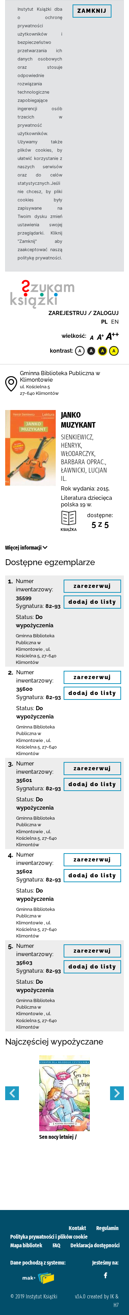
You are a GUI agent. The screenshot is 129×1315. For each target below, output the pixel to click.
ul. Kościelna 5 (35, 386)
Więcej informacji (24, 547)
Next (117, 1093)
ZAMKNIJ (92, 11)
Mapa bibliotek (26, 1245)
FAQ (56, 1245)
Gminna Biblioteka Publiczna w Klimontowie (35, 642)
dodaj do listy (92, 602)
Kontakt (77, 1228)
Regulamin (107, 1228)
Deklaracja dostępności (95, 1245)
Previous (12, 1093)
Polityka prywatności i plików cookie (49, 1236)
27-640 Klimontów (39, 393)
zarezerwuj (92, 586)
